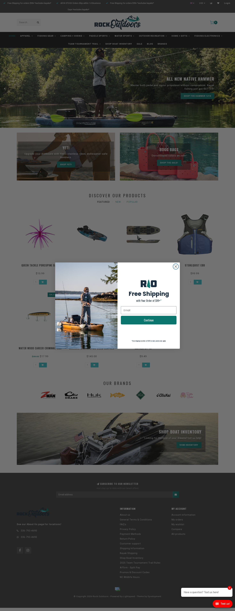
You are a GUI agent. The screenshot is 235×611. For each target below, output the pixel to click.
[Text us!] (222, 604)
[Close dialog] (176, 266)
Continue (149, 320)
